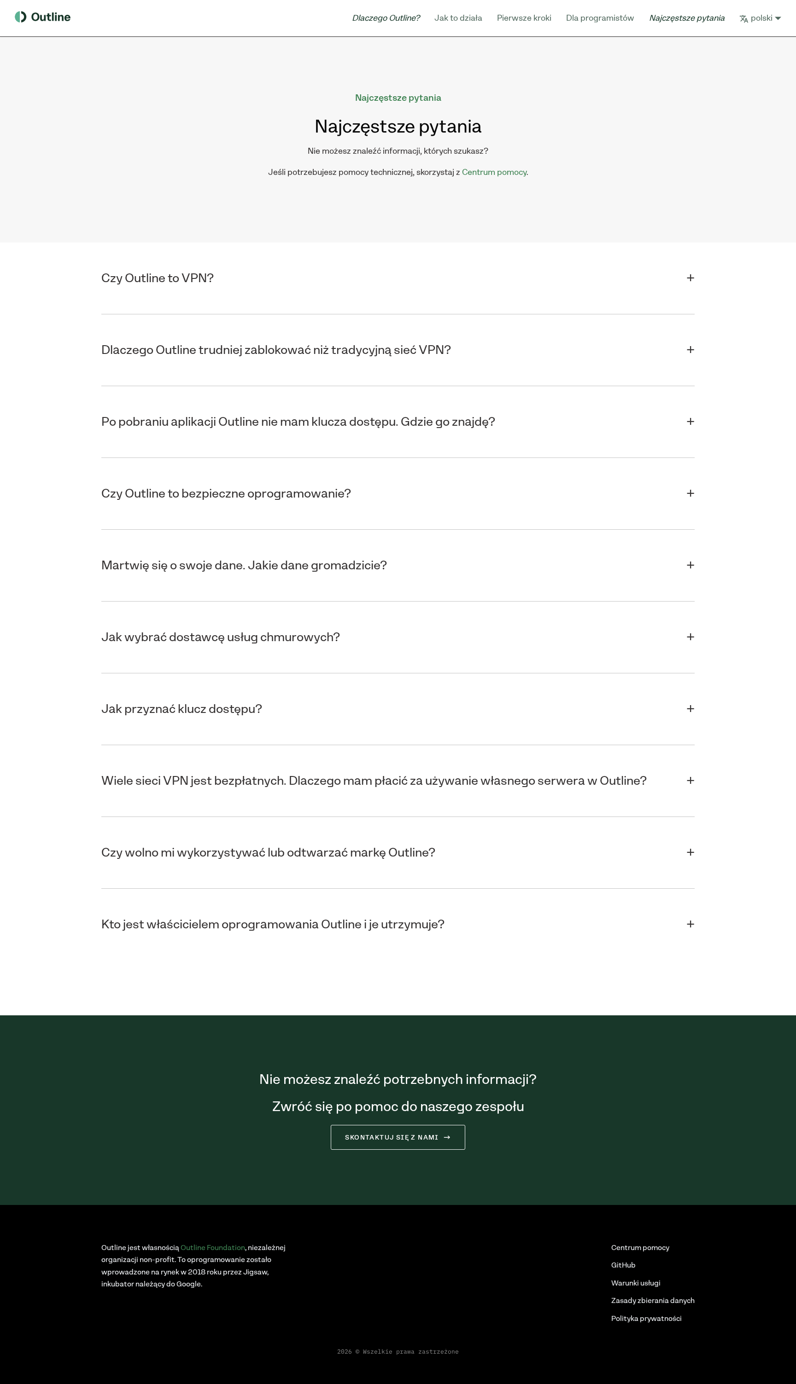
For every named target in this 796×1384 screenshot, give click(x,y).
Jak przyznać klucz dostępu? (181, 709)
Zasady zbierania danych (653, 1300)
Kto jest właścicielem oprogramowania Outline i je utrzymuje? (273, 924)
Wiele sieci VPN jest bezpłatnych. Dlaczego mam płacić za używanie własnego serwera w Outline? (374, 781)
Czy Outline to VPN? (157, 278)
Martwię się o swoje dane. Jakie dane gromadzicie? (244, 565)
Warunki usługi (636, 1283)
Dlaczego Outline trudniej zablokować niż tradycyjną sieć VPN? (276, 350)
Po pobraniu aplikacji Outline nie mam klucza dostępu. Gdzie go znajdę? (298, 422)
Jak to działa (458, 17)
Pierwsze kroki (524, 17)
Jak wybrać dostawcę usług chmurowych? (220, 637)
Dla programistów (600, 17)
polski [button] (762, 17)
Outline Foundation (213, 1247)
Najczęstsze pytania (687, 17)
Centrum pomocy (494, 172)
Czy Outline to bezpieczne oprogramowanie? (226, 494)
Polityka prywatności (646, 1318)
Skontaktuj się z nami (392, 1137)
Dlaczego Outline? (386, 17)
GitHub (623, 1265)
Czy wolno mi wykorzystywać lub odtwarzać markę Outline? (268, 853)
